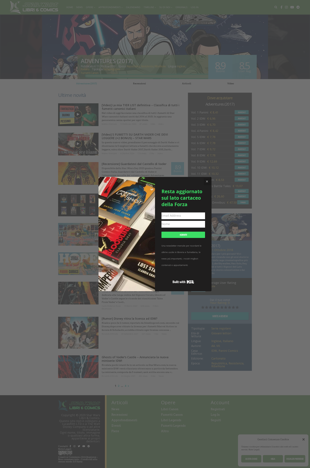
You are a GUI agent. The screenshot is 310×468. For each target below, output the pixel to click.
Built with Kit (183, 282)
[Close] (207, 181)
